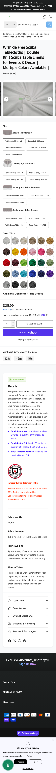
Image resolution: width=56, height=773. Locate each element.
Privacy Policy (26, 756)
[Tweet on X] (14, 641)
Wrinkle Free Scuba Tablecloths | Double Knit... (24, 37)
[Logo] (12, 16)
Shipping (7, 309)
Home (8, 34)
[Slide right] (50, 99)
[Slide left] (6, 99)
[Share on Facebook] (9, 641)
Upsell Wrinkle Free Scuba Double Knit (30, 34)
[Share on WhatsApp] (19, 641)
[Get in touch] (44, 17)
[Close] (53, 740)
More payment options (28, 340)
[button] (4, 17)
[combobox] (35, 24)
